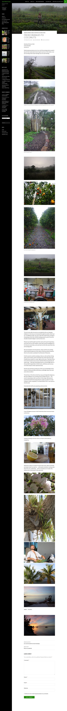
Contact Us (4, 17)
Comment (26, 660)
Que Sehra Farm (6, 1)
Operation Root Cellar (6, 76)
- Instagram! (4, 9)
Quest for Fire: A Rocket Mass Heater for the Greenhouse (5, 71)
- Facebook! (4, 8)
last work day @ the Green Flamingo (32, 642)
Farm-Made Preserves (40, 1)
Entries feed (4, 131)
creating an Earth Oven (6, 79)
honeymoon (37, 32)
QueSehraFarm (37, 39)
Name (25, 677)
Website (26, 688)
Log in (3, 129)
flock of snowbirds (28, 647)
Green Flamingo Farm (29, 32)
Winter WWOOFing (5, 87)
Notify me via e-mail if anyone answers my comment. (36, 693)
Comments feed (5, 132)
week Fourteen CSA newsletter (4, 110)
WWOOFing (42, 32)
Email (25, 682)
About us (27, 1)
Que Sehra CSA (48, 1)
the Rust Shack (4, 77)
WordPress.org (4, 134)
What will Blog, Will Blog (58, 1)
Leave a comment (45, 39)
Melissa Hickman (5, 101)
